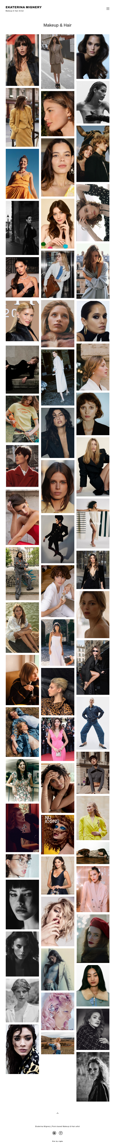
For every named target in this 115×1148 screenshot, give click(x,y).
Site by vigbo (57, 1141)
